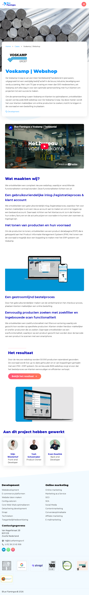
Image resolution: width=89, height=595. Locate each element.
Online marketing (53, 490)
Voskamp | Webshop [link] (31, 46)
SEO (47, 497)
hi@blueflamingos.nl (14, 541)
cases (17, 46)
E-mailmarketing (53, 520)
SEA (47, 501)
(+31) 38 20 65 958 (13, 544)
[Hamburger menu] (84, 4)
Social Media (51, 505)
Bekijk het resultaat (23, 376)
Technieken (7, 516)
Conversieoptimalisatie (55, 512)
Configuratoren (9, 501)
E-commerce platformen (13, 494)
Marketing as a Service (55, 494)
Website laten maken (12, 497)
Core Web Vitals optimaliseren (16, 505)
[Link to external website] (6, 565)
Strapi (4, 512)
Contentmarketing (54, 508)
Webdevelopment (10, 490)
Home (8, 46)
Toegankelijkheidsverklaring (15, 520)
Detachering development (14, 508)
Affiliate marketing (54, 516)
